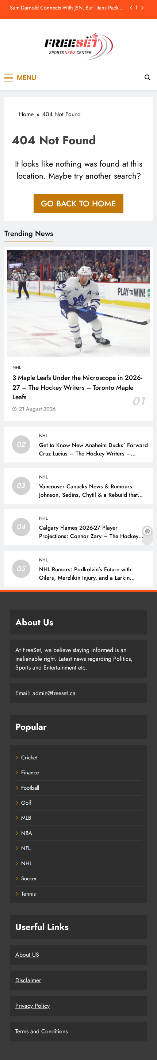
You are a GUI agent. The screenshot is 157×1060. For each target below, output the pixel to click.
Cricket (29, 758)
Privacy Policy (32, 1006)
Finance (30, 773)
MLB (26, 818)
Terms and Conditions (41, 1031)
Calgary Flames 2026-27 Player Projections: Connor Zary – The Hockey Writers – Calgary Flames (88, 536)
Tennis (28, 894)
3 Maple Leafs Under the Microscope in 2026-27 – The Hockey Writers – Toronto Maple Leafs (77, 387)
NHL (16, 367)
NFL (26, 848)
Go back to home (78, 203)
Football (30, 788)
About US (27, 954)
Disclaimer (28, 980)
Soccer (29, 878)
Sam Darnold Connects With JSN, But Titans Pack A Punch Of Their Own (66, 8)
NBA (26, 833)
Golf (26, 803)
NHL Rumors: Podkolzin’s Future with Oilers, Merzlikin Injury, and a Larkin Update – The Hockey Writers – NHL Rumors (86, 582)
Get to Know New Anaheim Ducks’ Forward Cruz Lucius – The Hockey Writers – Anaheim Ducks (93, 453)
